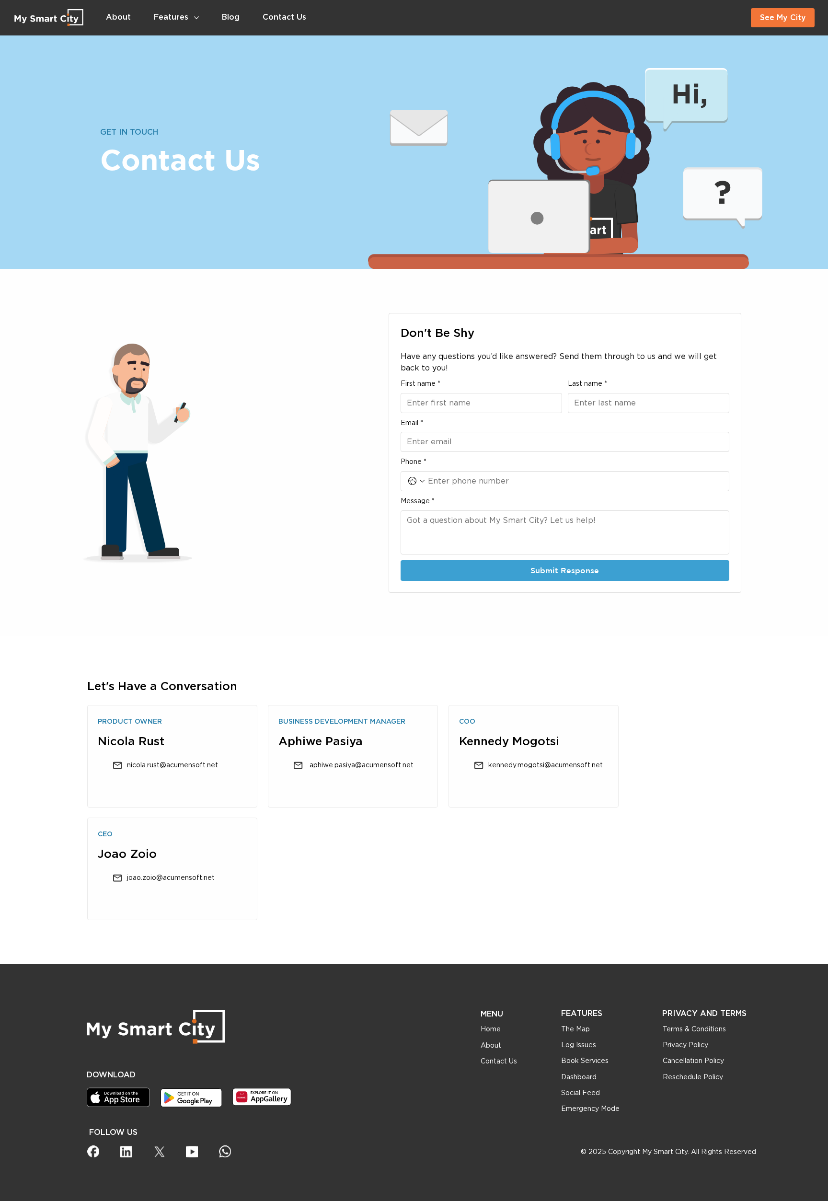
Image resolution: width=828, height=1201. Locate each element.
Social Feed (580, 1093)
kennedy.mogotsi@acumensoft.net (545, 765)
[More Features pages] (196, 17)
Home (491, 1029)
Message (418, 501)
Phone (413, 462)
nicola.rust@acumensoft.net (172, 765)
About (491, 1045)
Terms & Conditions (694, 1029)
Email (412, 423)
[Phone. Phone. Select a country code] (416, 481)
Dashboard (579, 1077)
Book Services (585, 1061)
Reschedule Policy (693, 1077)
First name (420, 384)
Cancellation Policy (693, 1061)
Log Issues (578, 1045)
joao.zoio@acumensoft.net (171, 878)
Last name (587, 384)
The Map (575, 1029)
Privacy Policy (685, 1045)
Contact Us (499, 1061)
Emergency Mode (590, 1109)
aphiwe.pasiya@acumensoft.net (361, 765)
